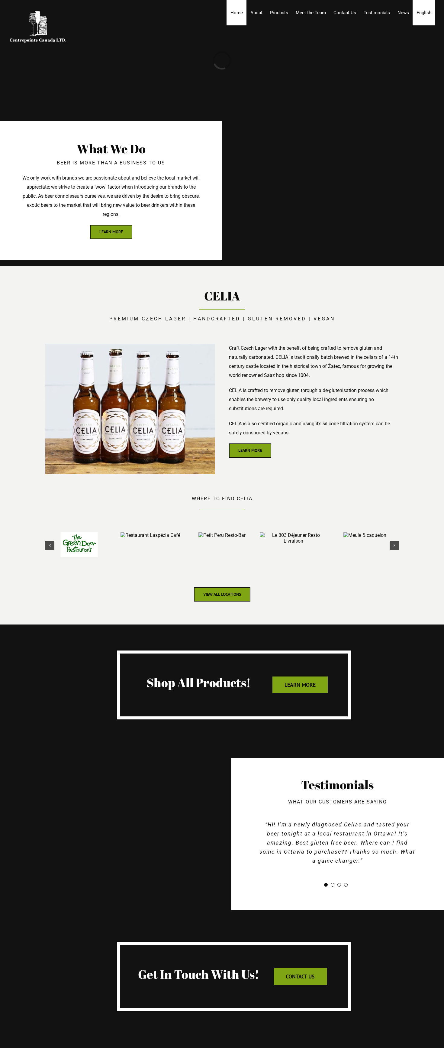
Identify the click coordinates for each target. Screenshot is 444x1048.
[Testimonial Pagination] (326, 885)
